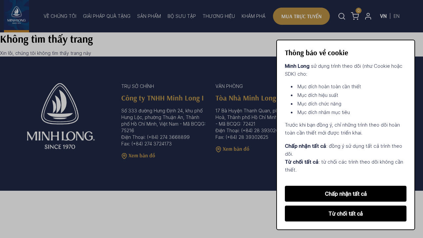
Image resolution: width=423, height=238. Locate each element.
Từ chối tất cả (345, 213)
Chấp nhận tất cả (346, 193)
